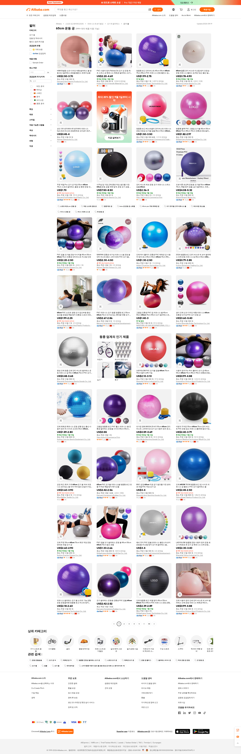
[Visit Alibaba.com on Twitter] (189, 712)
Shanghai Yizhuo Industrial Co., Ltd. (149, 381)
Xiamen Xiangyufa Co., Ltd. (67, 139)
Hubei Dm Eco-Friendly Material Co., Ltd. (112, 83)
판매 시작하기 (183, 688)
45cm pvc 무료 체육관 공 (150, 206)
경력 (33, 698)
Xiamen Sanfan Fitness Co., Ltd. (109, 267)
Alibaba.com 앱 (143, 731)
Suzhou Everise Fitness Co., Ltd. (69, 267)
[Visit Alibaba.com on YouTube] (199, 712)
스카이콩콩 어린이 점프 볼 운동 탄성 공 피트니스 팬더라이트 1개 (103, 666)
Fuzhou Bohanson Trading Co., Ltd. (189, 265)
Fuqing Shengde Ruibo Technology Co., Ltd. (193, 323)
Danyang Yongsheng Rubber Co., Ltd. (111, 495)
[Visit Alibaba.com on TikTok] (204, 712)
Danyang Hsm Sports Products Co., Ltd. (72, 81)
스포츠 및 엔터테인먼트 (74, 24)
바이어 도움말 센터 (148, 683)
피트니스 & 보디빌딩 (95, 24)
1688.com (95, 743)
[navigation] (40, 324)
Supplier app (122, 731)
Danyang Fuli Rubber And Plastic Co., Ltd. (73, 197)
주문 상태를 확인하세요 (187, 693)
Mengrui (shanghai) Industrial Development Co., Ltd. (114, 323)
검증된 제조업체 (111, 683)
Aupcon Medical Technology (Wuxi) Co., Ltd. (193, 439)
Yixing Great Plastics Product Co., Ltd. (190, 497)
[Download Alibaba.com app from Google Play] (201, 731)
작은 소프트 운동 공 (90, 206)
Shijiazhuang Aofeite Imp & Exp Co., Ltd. (191, 139)
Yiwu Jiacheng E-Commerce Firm (149, 197)
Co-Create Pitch (37, 688)
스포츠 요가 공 (112, 660)
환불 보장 (71, 688)
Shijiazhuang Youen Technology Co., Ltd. (151, 83)
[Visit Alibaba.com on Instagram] (194, 712)
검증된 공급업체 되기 (186, 698)
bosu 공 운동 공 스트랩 (127, 206)
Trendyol (147, 743)
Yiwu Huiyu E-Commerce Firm (108, 437)
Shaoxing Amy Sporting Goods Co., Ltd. (151, 495)
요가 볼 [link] (126, 24)
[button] (149, 9)
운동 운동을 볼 (37, 660)
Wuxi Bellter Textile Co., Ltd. (67, 497)
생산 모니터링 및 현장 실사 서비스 (81, 702)
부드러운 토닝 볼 (199, 206)
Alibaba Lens (45, 731)
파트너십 (181, 702)
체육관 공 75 (67, 660)
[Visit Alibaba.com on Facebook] (179, 712)
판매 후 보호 (73, 698)
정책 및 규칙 (73, 707)
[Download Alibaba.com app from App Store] (182, 731)
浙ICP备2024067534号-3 (184, 750)
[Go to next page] (154, 624)
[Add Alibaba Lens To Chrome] (65, 731)
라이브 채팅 (145, 688)
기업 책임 (35, 693)
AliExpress (85, 743)
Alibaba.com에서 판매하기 (188, 683)
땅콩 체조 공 (108, 206)
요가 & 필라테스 (113, 24)
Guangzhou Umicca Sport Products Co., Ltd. (193, 381)
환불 (143, 698)
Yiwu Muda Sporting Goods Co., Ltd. (150, 439)
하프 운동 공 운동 (184, 660)
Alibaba (59, 24)
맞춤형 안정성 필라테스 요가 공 (89, 660)
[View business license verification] (143, 750)
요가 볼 (56, 666)
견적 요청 (108, 688)
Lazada (120, 743)
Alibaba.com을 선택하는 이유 (42, 683)
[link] (237, 730)
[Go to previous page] (114, 624)
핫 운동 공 (100, 212)
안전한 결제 (72, 683)
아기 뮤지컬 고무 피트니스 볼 (176, 206)
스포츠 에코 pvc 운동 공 (68, 206)
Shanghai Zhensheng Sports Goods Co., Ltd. (74, 381)
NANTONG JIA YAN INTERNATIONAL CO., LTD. (153, 325)
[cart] (182, 10)
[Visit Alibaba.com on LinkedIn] (184, 712)
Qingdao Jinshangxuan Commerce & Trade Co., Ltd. (153, 139)
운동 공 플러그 (146, 660)
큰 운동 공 (200, 660)
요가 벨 (34, 666)
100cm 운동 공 (65, 212)
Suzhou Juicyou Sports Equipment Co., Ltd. (73, 439)
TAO (140, 743)
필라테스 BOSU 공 (164, 660)
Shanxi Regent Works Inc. (186, 197)
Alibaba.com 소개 (38, 678)
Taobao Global (130, 743)
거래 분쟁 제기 (147, 693)
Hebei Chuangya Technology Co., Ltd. (150, 265)
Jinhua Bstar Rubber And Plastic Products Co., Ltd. (74, 325)
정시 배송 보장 (73, 693)
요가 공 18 (52, 660)
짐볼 (45, 666)
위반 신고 (145, 707)
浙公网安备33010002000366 (161, 750)
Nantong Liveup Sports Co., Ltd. (188, 83)
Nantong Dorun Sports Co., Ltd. (109, 197)
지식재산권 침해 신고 (149, 702)
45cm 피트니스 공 (84, 212)
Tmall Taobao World (108, 743)
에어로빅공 (70, 666)
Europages (157, 743)
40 (149, 624)
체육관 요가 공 (129, 660)
